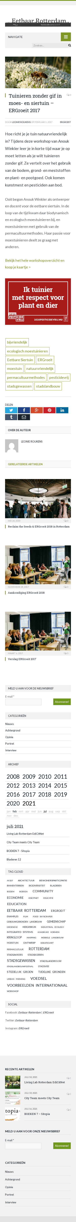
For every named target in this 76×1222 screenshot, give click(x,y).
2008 (13, 776)
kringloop (14, 937)
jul (45, 811)
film (25, 916)
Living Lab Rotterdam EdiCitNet (25, 833)
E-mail (9, 696)
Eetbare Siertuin (20, 359)
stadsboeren (36, 954)
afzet (10, 880)
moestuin (14, 368)
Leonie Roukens (21, 122)
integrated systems (20, 931)
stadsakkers (15, 954)
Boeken (23, 891)
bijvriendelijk (17, 342)
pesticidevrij (59, 377)
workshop (12, 991)
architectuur (26, 880)
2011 (60, 776)
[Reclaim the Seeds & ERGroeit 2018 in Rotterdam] (38, 500)
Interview (10, 750)
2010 (44, 776)
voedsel (38, 978)
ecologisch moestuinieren (27, 351)
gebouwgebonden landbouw (24, 922)
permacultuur (15, 949)
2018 (44, 794)
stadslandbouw (48, 386)
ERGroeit (65, 122)
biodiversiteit (37, 885)
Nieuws (9, 724)
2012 (13, 785)
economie (15, 897)
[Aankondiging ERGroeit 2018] (38, 567)
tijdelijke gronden (51, 971)
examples (12, 916)
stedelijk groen (20, 971)
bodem (10, 891)
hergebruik (29, 927)
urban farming (16, 979)
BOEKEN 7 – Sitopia (37, 1114)
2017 (28, 794)
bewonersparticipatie (53, 880)
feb (15, 811)
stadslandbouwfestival (20, 966)
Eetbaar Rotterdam (26, 910)
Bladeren (56, 885)
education (17, 904)
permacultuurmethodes (26, 377)
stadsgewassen (19, 386)
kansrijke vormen (48, 932)
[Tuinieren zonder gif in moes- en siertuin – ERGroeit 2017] (38, 73)
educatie (48, 898)
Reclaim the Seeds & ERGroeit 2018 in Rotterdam (39, 526)
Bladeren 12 (14, 859)
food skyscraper (42, 916)
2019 (60, 794)
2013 (28, 785)
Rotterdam (39, 949)
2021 (28, 803)
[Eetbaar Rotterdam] (38, 19)
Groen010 (12, 927)
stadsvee (43, 966)
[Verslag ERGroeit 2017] (38, 633)
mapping (31, 937)
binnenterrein (15, 885)
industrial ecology (52, 927)
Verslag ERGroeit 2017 (22, 659)
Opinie (9, 737)
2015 (60, 785)
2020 (13, 803)
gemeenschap (56, 921)
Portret (9, 743)
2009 (28, 776)
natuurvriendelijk (40, 368)
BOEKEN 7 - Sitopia (18, 851)
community (43, 891)
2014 (44, 785)
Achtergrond (12, 730)
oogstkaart (47, 943)
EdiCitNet (34, 898)
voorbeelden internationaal (37, 985)
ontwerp (29, 942)
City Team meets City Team (23, 842)
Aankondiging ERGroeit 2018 (26, 592)
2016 (13, 794)
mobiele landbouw (52, 937)
